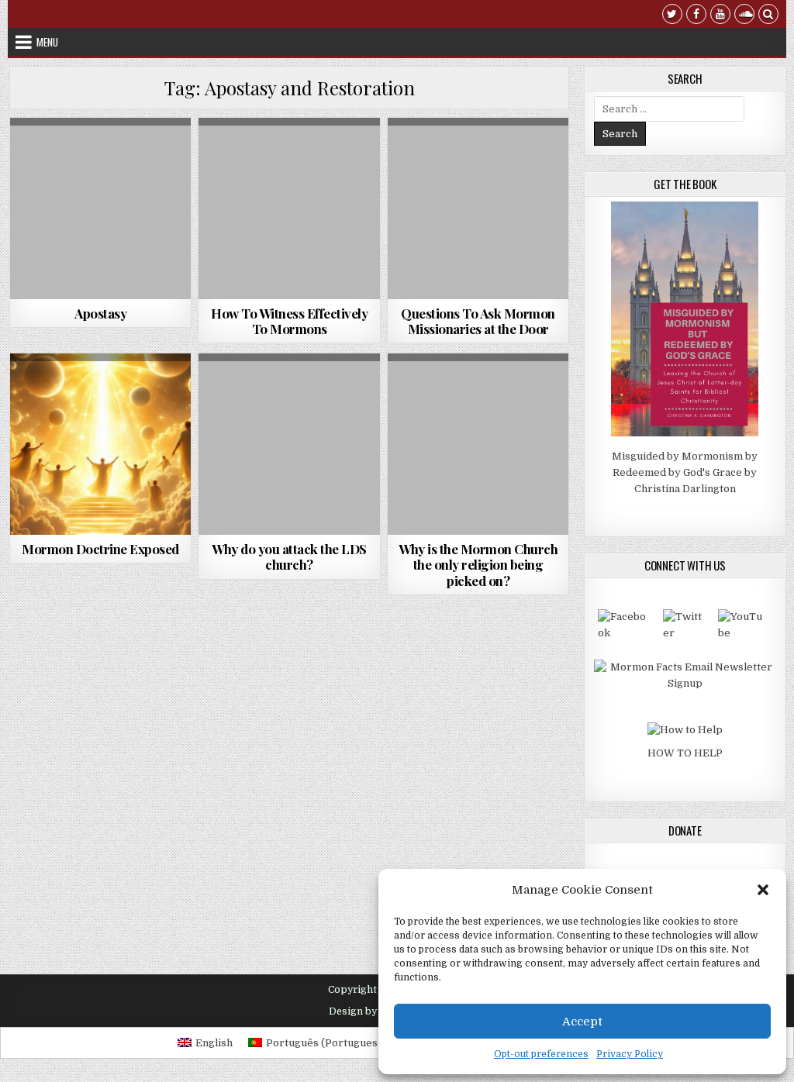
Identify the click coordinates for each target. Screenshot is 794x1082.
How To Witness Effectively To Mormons (289, 321)
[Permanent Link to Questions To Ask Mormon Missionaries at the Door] (478, 208)
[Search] (768, 16)
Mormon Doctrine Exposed (100, 548)
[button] (763, 890)
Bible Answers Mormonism (98, 391)
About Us (261, 391)
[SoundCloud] (744, 16)
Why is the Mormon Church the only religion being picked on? (478, 564)
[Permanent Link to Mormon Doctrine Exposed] (101, 444)
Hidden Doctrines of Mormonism (100, 155)
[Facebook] (696, 16)
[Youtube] (720, 16)
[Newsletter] (685, 683)
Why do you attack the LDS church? (289, 556)
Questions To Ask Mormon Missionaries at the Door (478, 321)
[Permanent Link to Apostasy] (101, 208)
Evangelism (236, 155)
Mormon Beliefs (100, 407)
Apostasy (100, 313)
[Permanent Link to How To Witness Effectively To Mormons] (289, 208)
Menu (47, 42)
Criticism (317, 391)
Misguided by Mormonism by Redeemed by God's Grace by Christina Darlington (685, 472)
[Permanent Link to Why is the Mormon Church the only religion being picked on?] (478, 444)
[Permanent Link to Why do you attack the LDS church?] (289, 444)
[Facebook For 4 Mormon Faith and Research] (624, 633)
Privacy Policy (629, 1054)
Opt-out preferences (541, 1054)
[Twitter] (672, 16)
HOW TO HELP (685, 753)
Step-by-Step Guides (320, 155)
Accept (582, 1022)
